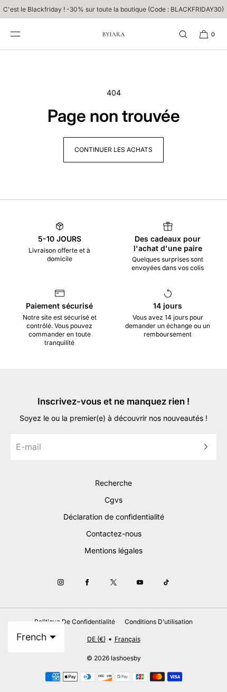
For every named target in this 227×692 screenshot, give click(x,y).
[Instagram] (60, 582)
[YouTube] (140, 582)
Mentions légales (113, 550)
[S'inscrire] (203, 447)
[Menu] (23, 34)
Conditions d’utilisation (159, 622)
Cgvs (113, 499)
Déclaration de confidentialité (113, 516)
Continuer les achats (113, 149)
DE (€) (96, 639)
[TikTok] (166, 582)
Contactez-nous (113, 533)
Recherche (113, 482)
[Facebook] (87, 582)
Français (127, 639)
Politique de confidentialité (74, 622)
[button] (178, 34)
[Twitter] (113, 582)
